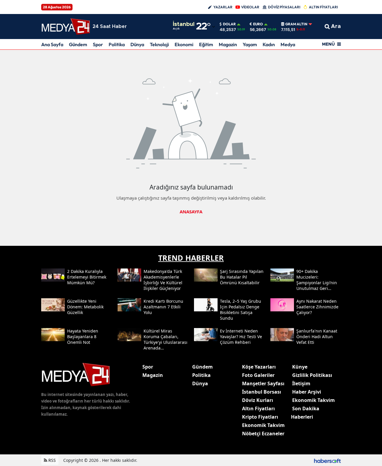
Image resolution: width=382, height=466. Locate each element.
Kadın (269, 44)
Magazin (228, 44)
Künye (299, 367)
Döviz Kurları (257, 400)
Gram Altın (296, 24)
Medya (288, 44)
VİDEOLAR (250, 7)
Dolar (229, 24)
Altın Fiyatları (258, 408)
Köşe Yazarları (259, 367)
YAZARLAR (222, 7)
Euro (258, 24)
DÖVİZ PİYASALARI (284, 7)
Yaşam (250, 44)
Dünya (137, 44)
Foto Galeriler (258, 375)
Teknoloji (159, 44)
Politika (117, 44)
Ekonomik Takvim (263, 425)
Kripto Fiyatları (260, 417)
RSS (51, 460)
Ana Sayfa (52, 44)
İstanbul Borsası (261, 392)
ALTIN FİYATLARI (323, 7)
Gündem (78, 44)
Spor (98, 44)
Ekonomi (184, 44)
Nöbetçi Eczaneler (263, 433)
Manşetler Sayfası (263, 383)
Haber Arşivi (306, 392)
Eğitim (206, 44)
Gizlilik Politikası (312, 375)
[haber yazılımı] (327, 460)
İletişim (301, 383)
